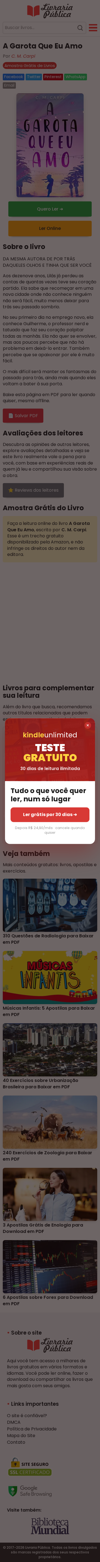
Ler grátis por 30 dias (50, 814)
